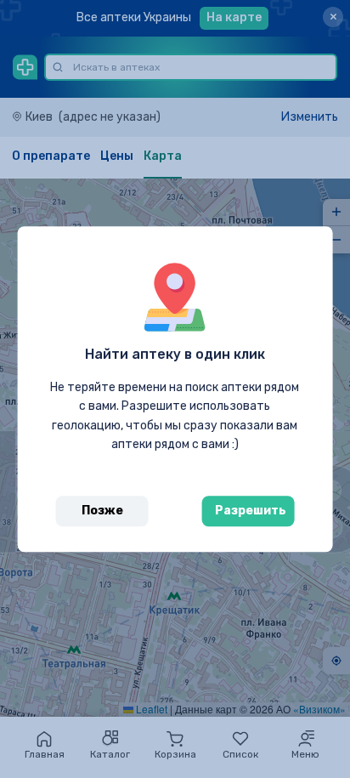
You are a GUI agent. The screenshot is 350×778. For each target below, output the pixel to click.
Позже (102, 510)
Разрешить (250, 510)
